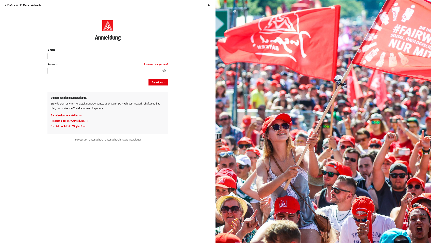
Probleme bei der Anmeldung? (68, 120)
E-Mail (51, 49)
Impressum (80, 139)
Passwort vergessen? (156, 64)
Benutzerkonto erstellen (64, 115)
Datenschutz (96, 139)
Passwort (52, 64)
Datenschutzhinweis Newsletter (123, 139)
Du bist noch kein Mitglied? (66, 126)
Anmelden (157, 82)
